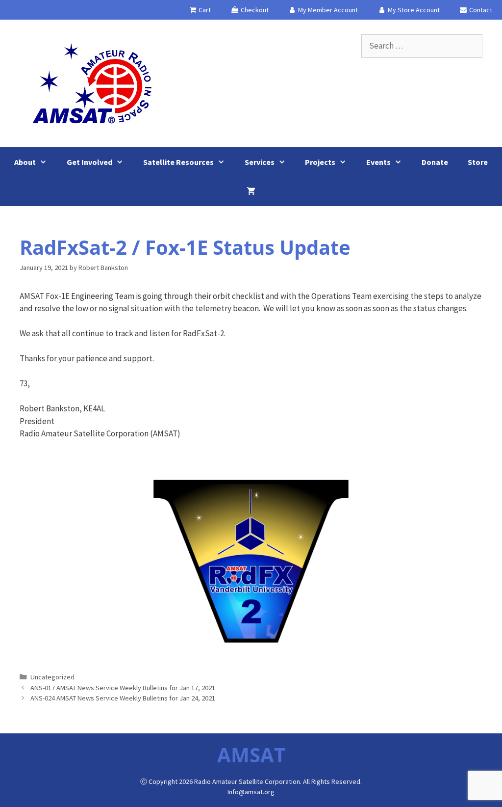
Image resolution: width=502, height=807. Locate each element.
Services (260, 162)
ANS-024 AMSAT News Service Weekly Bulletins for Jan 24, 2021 (122, 698)
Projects (320, 162)
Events (378, 162)
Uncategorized (52, 676)
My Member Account (327, 9)
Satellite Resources (178, 162)
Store (478, 162)
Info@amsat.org (251, 791)
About (25, 162)
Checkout (254, 9)
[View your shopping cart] (251, 191)
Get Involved (89, 162)
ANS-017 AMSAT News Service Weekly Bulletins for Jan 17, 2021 (122, 687)
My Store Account (413, 9)
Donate (435, 162)
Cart (204, 9)
